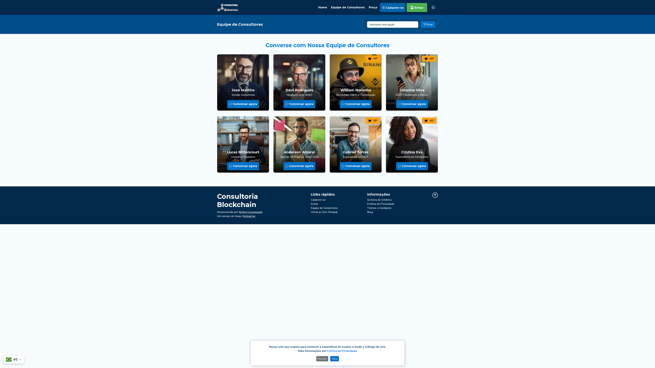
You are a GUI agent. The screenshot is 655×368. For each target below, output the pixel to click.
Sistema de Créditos (379, 200)
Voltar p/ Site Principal (324, 212)
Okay (334, 358)
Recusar (322, 358)
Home (322, 7)
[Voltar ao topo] (435, 195)
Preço (373, 7)
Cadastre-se (394, 7)
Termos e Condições (379, 208)
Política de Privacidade (380, 204)
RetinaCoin (249, 216)
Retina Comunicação (251, 212)
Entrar (418, 7)
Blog (370, 212)
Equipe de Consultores (348, 7)
